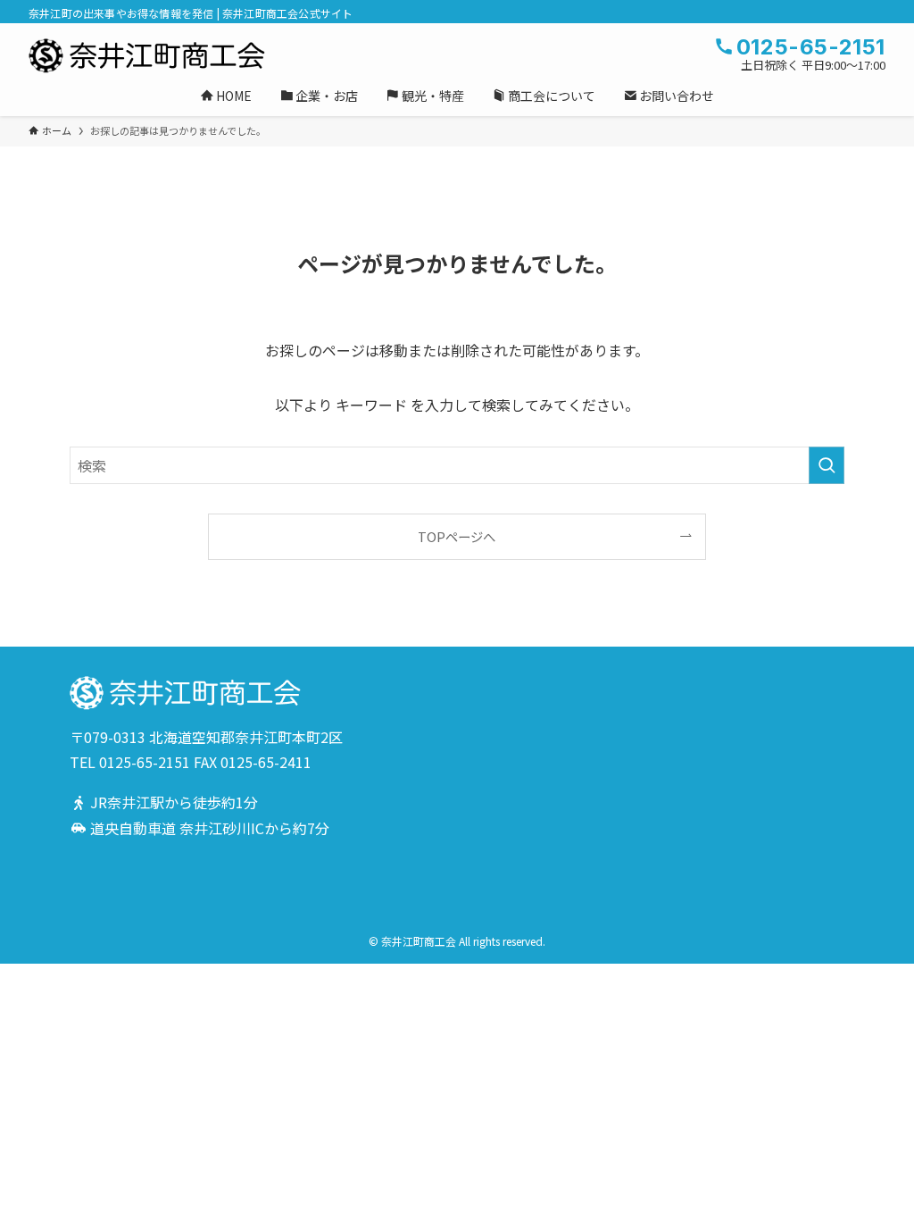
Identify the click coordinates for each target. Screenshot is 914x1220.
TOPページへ (456, 536)
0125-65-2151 (144, 762)
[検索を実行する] (826, 465)
